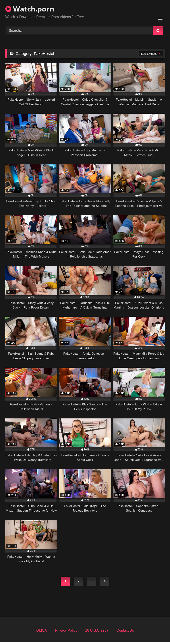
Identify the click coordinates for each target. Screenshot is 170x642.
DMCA (41, 630)
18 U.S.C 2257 (96, 630)
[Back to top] (156, 629)
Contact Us (125, 630)
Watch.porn (32, 8)
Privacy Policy (66, 630)
